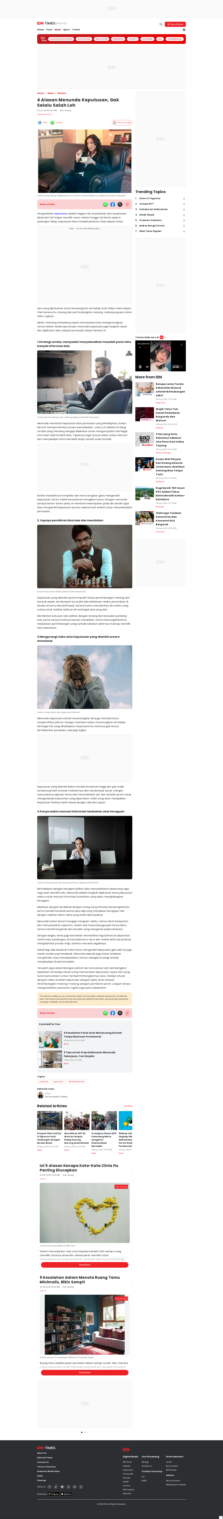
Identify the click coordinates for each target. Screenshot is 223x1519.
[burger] (184, 29)
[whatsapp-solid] (105, 204)
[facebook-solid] (112, 204)
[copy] (127, 204)
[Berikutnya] (133, 1272)
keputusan (61, 213)
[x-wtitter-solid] (120, 204)
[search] (161, 24)
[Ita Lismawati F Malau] (40, 1095)
